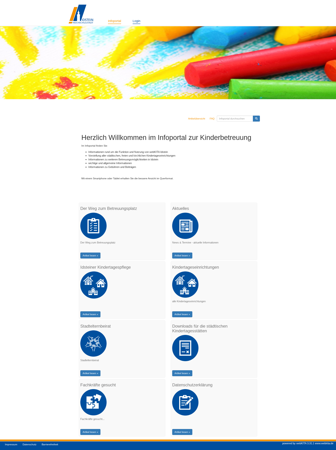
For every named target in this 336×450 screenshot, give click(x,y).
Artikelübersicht (196, 118)
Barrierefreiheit (50, 444)
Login (136, 21)
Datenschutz (29, 444)
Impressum (11, 444)
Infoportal (114, 21)
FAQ (212, 118)
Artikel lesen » (90, 255)
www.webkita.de (324, 443)
